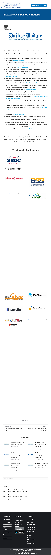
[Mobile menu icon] (49, 6)
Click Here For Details (19, 60)
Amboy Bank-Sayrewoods (6, 533)
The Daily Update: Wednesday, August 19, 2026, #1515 (17, 455)
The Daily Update (7, 29)
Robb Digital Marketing (29, 550)
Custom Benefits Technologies (30, 129)
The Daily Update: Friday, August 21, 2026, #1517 (17, 443)
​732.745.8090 (25, 552)
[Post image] (6, 443)
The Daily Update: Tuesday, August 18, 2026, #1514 (40, 455)
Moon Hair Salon (7, 522)
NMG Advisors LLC (7, 519)
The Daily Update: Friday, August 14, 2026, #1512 (41, 464)
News (5, 27)
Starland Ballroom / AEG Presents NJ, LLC (7, 527)
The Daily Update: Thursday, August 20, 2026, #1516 (40, 444)
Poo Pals (5, 538)
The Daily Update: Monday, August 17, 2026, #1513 (16, 465)
